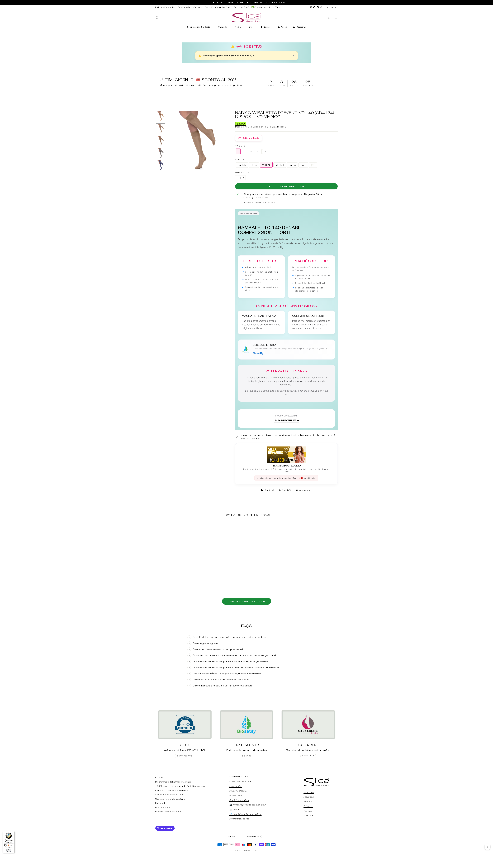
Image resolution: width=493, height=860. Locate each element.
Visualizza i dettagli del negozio (259, 202)
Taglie (240, 146)
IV (258, 151)
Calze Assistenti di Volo (190, 7)
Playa (254, 165)
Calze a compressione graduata (171, 790)
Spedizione (259, 127)
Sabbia (242, 165)
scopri (246, 756)
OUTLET (159, 777)
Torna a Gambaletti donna (248, 601)
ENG (202, 750)
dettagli (308, 756)
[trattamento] (246, 724)
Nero (303, 165)
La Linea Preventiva (165, 7)
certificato (185, 756)
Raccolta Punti (241, 7)
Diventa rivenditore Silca (168, 811)
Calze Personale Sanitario (218, 7)
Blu (313, 165)
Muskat (280, 165)
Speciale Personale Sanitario (170, 799)
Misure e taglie (162, 807)
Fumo (292, 165)
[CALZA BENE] (308, 724)
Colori (240, 159)
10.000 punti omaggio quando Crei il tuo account (180, 786)
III (251, 151)
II (244, 151)
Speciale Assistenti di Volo (169, 794)
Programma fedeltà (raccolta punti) (173, 782)
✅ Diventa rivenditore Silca (265, 7)
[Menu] (13, 832)
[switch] (8, 850)
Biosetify (258, 353)
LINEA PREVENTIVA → (286, 420)
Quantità (242, 172)
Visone (266, 164)
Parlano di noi (162, 803)
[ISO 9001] (184, 724)
